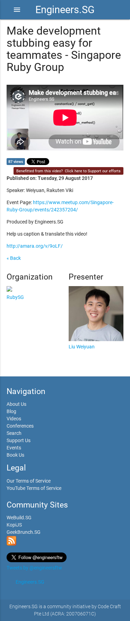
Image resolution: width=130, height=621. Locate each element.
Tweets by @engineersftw (34, 567)
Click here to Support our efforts (93, 171)
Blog (11, 411)
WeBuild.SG (19, 517)
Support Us (19, 440)
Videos (14, 418)
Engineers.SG (65, 10)
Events (14, 447)
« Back (14, 258)
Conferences (20, 426)
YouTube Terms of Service (34, 488)
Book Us (15, 455)
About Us (16, 404)
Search (14, 433)
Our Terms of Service (29, 481)
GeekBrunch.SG (24, 532)
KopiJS (14, 525)
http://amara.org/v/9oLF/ (35, 246)
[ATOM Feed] (11, 544)
